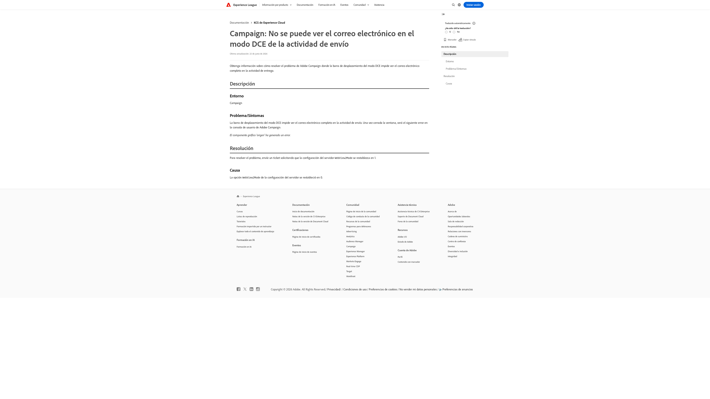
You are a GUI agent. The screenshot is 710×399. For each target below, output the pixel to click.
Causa (449, 83)
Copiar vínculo (469, 39)
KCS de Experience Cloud (269, 22)
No (458, 31)
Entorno (450, 61)
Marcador (452, 39)
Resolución (449, 76)
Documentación (239, 22)
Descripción (450, 54)
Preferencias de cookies (383, 289)
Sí (450, 31)
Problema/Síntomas (456, 68)
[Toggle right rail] (443, 14)
